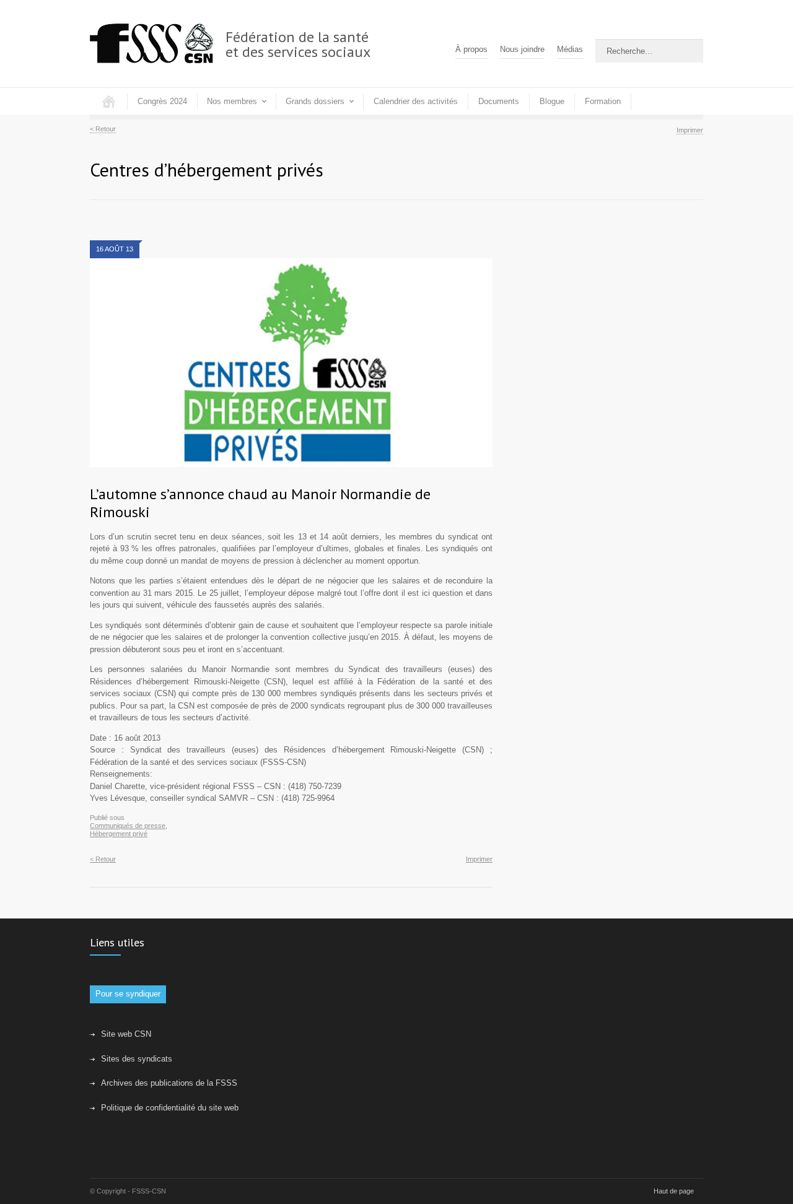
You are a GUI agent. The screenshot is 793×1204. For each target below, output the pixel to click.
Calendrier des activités (416, 101)
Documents (498, 101)
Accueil (108, 101)
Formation (603, 101)
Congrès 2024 (162, 101)
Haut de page (674, 1191)
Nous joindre (522, 49)
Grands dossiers (315, 101)
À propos (471, 49)
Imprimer (690, 130)
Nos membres (232, 101)
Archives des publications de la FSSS (169, 1083)
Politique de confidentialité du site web (170, 1107)
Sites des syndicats (136, 1058)
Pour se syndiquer (127, 993)
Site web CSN (126, 1034)
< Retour (103, 129)
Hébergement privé (118, 833)
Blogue (552, 101)
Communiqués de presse (127, 825)
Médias (570, 49)
